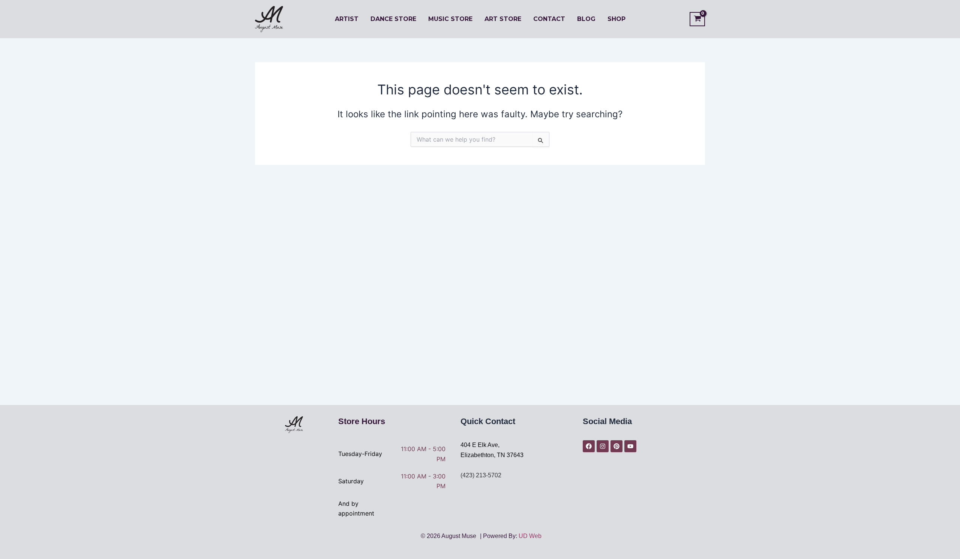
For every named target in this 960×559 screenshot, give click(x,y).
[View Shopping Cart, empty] (697, 19)
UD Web (530, 536)
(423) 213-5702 (480, 475)
